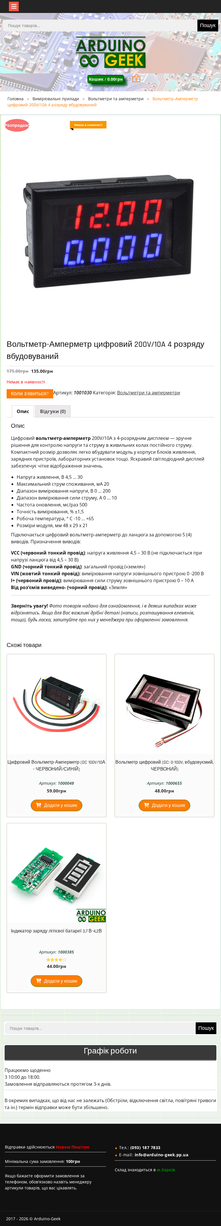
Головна (15, 98)
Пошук (208, 25)
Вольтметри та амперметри (116, 98)
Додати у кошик (60, 806)
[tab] (23, 411)
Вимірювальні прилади (56, 98)
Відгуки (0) (53, 411)
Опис (23, 411)
